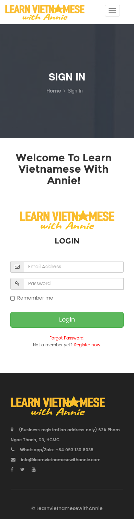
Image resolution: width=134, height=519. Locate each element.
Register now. (87, 345)
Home (53, 91)
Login (67, 320)
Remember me (35, 298)
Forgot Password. (67, 338)
